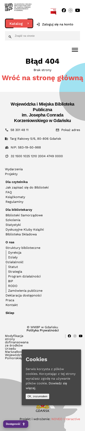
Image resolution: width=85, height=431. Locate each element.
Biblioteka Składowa (21, 234)
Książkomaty (15, 197)
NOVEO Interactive (65, 419)
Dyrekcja (14, 252)
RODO (12, 286)
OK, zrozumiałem (37, 396)
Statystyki (13, 225)
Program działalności (24, 276)
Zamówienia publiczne (25, 290)
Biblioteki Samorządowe (24, 215)
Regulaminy (14, 202)
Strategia (15, 271)
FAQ (9, 192)
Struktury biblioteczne (23, 248)
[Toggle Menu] (75, 50)
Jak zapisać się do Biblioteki (27, 187)
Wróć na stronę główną (42, 78)
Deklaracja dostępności (24, 295)
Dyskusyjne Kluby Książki (25, 229)
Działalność (15, 262)
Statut (13, 267)
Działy (13, 257)
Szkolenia (13, 220)
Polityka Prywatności (42, 330)
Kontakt (12, 305)
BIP (10, 281)
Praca (10, 300)
